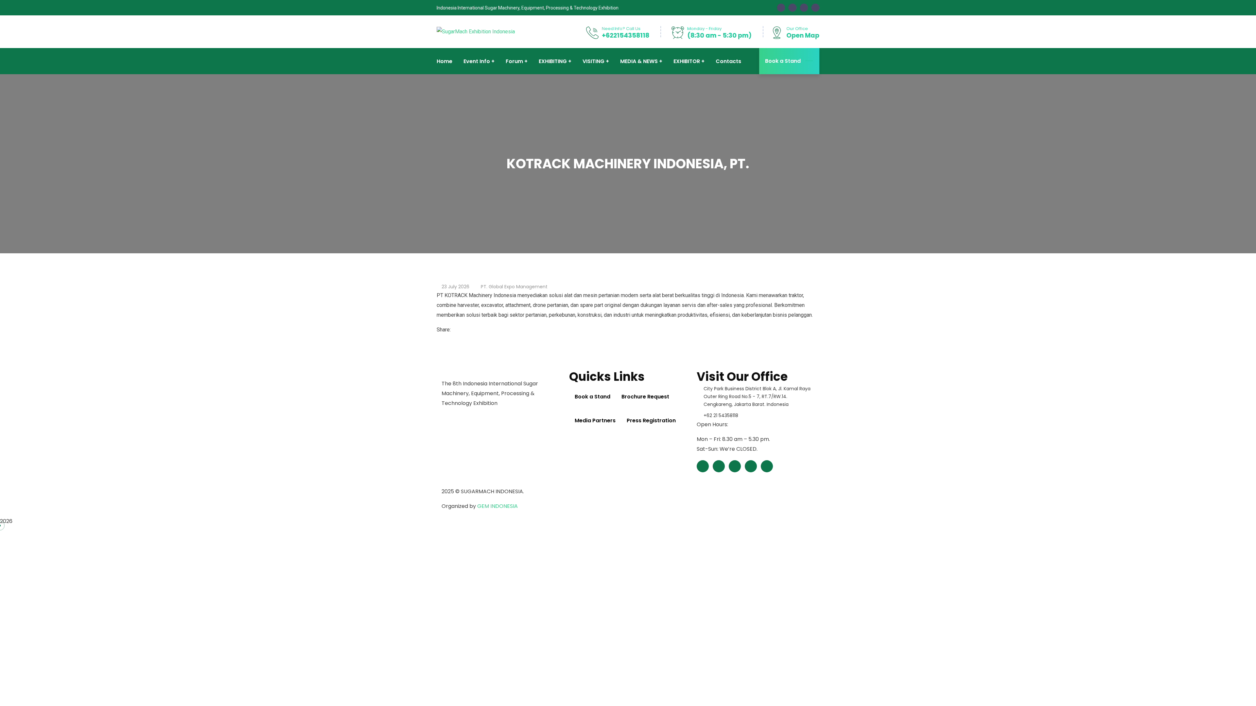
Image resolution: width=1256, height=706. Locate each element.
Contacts (728, 61)
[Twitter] (459, 330)
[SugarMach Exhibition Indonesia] (476, 31)
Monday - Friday (704, 28)
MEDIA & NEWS (639, 61)
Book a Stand (783, 61)
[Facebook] (454, 330)
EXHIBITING (553, 61)
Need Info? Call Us (621, 28)
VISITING (593, 61)
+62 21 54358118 (721, 415)
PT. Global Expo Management (514, 286)
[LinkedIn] (464, 330)
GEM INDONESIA (497, 506)
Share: (444, 330)
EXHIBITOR (686, 61)
